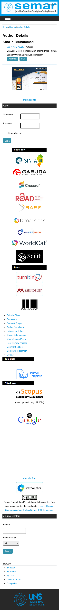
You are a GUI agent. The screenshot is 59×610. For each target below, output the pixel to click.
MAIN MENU (7, 18)
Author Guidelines (15, 327)
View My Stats (30, 478)
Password (7, 123)
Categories (12, 583)
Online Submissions (16, 335)
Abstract (13, 59)
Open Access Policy (16, 339)
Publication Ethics (15, 331)
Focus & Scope (14, 323)
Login (42, 4)
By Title (10, 575)
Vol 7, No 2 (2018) (15, 47)
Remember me (15, 133)
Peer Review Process (17, 343)
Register (52, 4)
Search (12, 27)
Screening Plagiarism (17, 351)
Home (5, 27)
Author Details (23, 27)
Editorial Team (13, 315)
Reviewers (12, 319)
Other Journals (14, 579)
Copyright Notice (15, 347)
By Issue (11, 567)
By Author (11, 571)
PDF (23, 59)
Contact (10, 355)
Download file (29, 100)
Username (8, 114)
